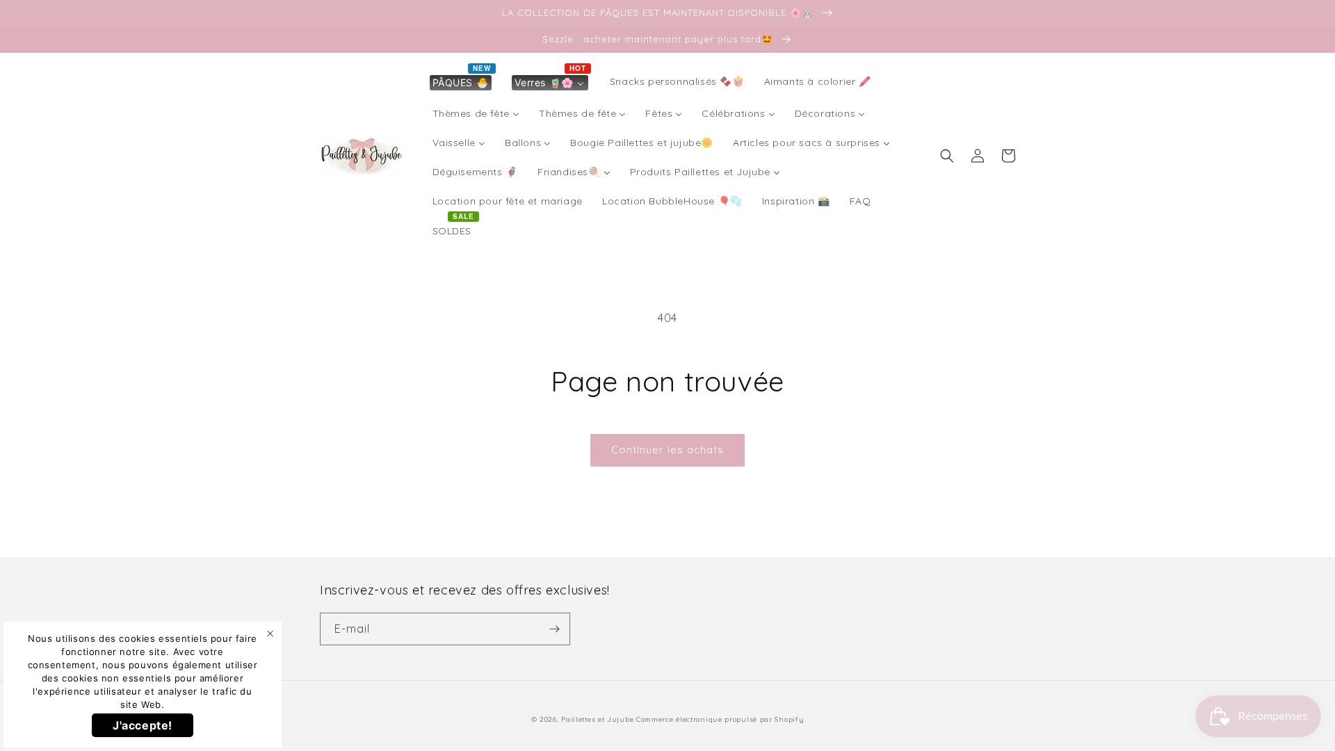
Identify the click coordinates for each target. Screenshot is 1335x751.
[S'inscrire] (554, 629)
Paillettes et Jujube (598, 719)
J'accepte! (142, 725)
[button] (947, 155)
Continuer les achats (667, 449)
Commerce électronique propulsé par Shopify (720, 719)
